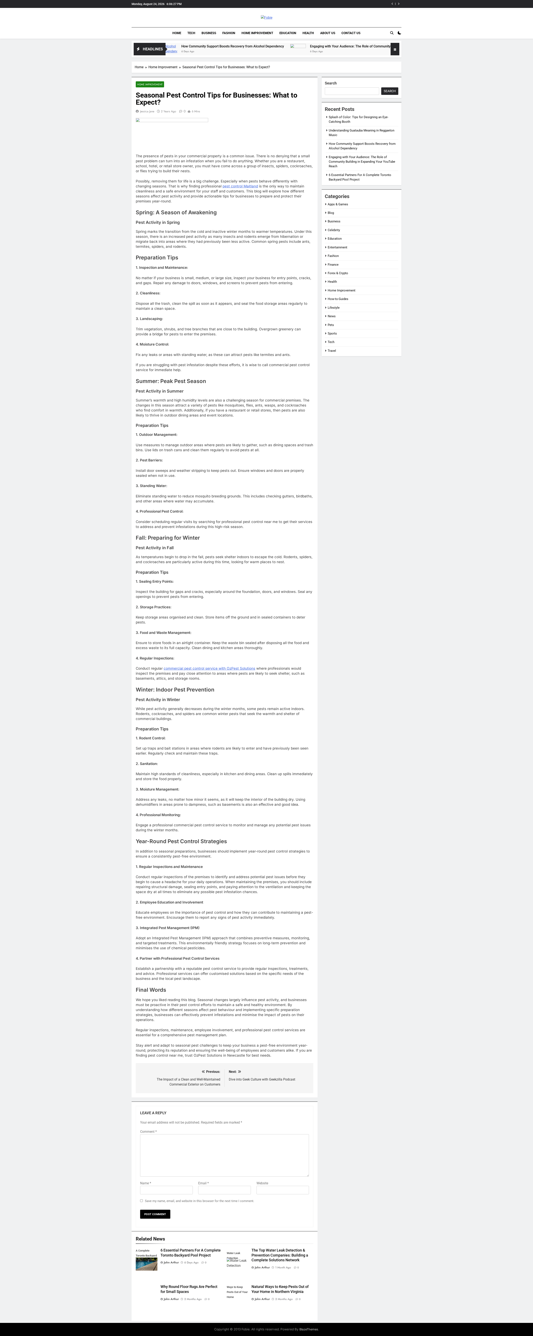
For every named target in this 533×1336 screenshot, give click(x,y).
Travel (332, 351)
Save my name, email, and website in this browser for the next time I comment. (199, 1201)
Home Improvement (257, 33)
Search (331, 83)
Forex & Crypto (338, 273)
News (332, 316)
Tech (191, 33)
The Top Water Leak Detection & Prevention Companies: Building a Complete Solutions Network (280, 1255)
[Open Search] (392, 33)
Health (308, 33)
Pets (331, 325)
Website (262, 1183)
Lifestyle (334, 308)
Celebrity (334, 230)
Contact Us (350, 33)
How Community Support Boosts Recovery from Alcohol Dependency (172, 46)
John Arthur (171, 1262)
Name (145, 1183)
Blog (331, 213)
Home (176, 33)
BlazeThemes (308, 1329)
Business (209, 33)
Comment (148, 1132)
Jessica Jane (147, 111)
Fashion (228, 33)
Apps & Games (338, 204)
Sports (332, 333)
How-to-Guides (338, 299)
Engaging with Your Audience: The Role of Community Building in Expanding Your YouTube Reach (325, 4)
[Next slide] (398, 4)
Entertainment (337, 247)
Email (203, 1183)
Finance (333, 264)
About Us (327, 33)
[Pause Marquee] (395, 49)
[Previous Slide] (392, 4)
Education (287, 33)
